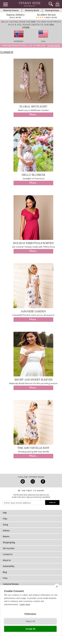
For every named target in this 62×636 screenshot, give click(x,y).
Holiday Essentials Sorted (33, 243)
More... (33, 114)
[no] (19, 38)
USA (43, 41)
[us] (43, 38)
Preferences (30, 614)
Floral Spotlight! (33, 106)
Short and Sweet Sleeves (33, 379)
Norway (19, 41)
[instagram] (33, 481)
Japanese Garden (33, 311)
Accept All (30, 629)
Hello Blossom (33, 175)
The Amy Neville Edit (33, 448)
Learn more (25, 604)
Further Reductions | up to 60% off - (31, 45)
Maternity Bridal (32, 10)
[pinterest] (23, 481)
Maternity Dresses (10, 10)
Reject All (30, 621)
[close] (56, 586)
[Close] (35, 27)
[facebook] (42, 481)
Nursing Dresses (52, 10)
